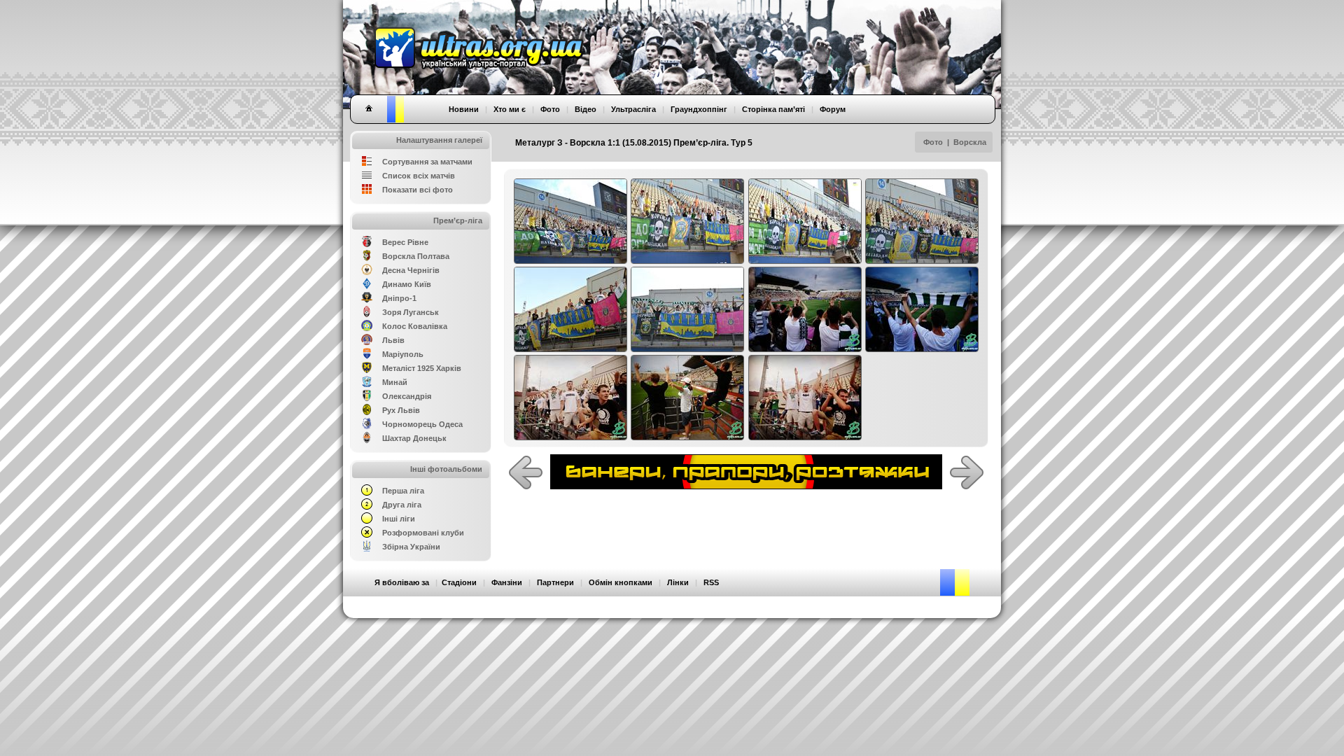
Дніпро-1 (399, 298)
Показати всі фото (417, 190)
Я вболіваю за (401, 582)
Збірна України (411, 546)
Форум (833, 109)
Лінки (678, 582)
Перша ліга (403, 490)
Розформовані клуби (423, 532)
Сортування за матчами (427, 162)
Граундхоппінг (699, 109)
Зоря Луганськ (410, 312)
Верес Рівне (405, 242)
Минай (394, 382)
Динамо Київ (406, 284)
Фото (933, 142)
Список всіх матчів (418, 176)
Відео (585, 109)
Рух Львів (401, 410)
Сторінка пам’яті (773, 109)
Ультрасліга (633, 109)
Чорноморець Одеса (422, 424)
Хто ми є (509, 109)
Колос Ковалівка (414, 326)
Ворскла (969, 142)
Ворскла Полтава (415, 256)
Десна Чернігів (411, 270)
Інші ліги (398, 518)
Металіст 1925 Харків (421, 368)
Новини (464, 109)
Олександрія (406, 396)
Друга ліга (401, 504)
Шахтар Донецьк (414, 438)
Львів (393, 340)
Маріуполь (403, 354)
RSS (711, 582)
